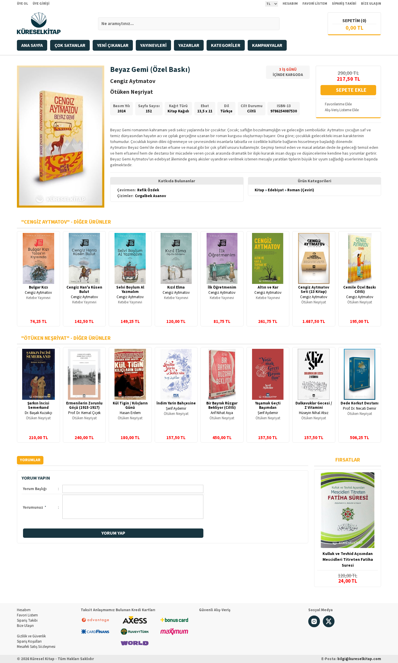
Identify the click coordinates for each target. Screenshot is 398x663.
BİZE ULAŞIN (371, 3)
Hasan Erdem (130, 413)
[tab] (30, 460)
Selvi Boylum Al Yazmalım (130, 289)
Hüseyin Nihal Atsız (313, 413)
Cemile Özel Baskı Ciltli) (359, 289)
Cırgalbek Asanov (150, 196)
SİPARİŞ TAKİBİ (344, 3)
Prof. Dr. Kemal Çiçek (84, 413)
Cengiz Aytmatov (38, 292)
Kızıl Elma (176, 287)
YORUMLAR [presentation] (30, 460)
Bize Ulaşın (25, 625)
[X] (328, 626)
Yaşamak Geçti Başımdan (268, 405)
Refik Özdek (148, 190)
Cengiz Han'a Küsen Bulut (84, 289)
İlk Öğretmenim (222, 287)
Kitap (259, 190)
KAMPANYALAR (267, 45)
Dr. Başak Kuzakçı (38, 413)
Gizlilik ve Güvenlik (31, 636)
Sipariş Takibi (27, 620)
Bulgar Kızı (38, 287)
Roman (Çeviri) (300, 190)
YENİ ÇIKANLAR (112, 45)
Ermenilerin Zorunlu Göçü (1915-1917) (84, 405)
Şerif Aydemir (176, 408)
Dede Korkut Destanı (359, 403)
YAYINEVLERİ (153, 45)
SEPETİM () (354, 21)
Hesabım (24, 610)
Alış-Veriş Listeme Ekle (342, 110)
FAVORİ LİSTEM (314, 3)
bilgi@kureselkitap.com (359, 659)
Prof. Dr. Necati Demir (359, 408)
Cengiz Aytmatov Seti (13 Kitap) (313, 289)
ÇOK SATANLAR (69, 45)
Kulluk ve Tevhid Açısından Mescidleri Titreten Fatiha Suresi (348, 559)
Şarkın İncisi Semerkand (38, 405)
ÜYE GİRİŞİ (41, 3)
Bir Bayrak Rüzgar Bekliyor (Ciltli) (221, 405)
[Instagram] (314, 626)
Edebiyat (276, 190)
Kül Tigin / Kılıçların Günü (130, 405)
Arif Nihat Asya (222, 413)
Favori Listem (27, 615)
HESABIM (290, 3)
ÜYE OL (22, 3)
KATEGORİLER (225, 45)
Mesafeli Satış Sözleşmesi (36, 646)
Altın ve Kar (268, 287)
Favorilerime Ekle (338, 104)
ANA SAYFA (32, 45)
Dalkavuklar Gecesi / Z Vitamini (313, 405)
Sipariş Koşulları (29, 641)
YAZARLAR (188, 45)
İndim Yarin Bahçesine (176, 403)
